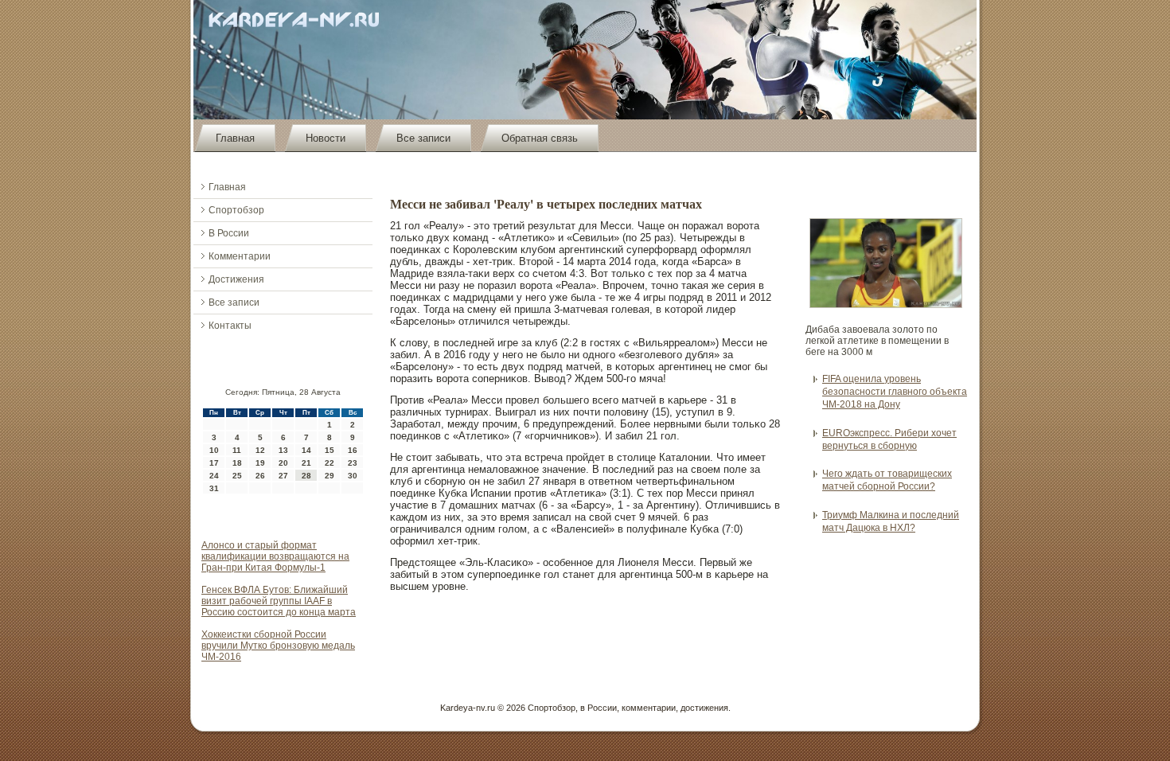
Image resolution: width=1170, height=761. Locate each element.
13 (283, 450)
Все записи (423, 138)
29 (329, 475)
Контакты (230, 325)
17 (214, 463)
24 (214, 475)
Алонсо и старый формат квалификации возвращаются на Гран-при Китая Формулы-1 (275, 556)
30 (352, 475)
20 (283, 463)
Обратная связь (539, 138)
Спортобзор (236, 210)
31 (214, 488)
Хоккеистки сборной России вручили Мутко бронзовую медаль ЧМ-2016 (278, 645)
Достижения (236, 279)
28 (306, 475)
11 (236, 450)
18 (237, 463)
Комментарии (240, 256)
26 (260, 475)
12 (260, 450)
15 (329, 450)
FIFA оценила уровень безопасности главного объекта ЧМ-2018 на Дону (894, 392)
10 (214, 450)
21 (306, 463)
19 (260, 463)
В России (229, 233)
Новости (325, 138)
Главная (235, 138)
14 (306, 450)
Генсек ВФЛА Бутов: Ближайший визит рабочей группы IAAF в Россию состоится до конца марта (278, 601)
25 (237, 475)
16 (352, 450)
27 (283, 475)
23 (352, 463)
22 (329, 463)
